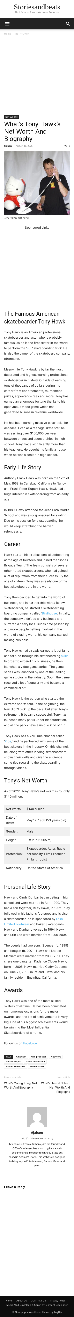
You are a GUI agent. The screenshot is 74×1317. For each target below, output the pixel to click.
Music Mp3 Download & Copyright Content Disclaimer (37, 1305)
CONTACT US (38, 1300)
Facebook (30, 1043)
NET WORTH (22, 33)
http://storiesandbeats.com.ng (37, 1138)
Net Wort (56, 1056)
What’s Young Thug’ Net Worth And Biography (20, 1085)
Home (7, 33)
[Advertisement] (37, 77)
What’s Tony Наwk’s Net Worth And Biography (32, 131)
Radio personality (35, 1061)
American (21, 1056)
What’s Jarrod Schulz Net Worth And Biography (55, 1087)
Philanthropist (13, 1061)
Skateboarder (37, 1066)
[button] (7, 23)
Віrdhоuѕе (49, 613)
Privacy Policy (57, 1300)
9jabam (8, 145)
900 (29, 348)
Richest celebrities (15, 1066)
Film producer (38, 1056)
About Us (21, 1300)
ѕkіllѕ (64, 656)
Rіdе (8, 741)
